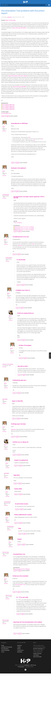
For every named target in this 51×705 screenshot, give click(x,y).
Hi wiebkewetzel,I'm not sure (21, 236)
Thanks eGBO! (18, 489)
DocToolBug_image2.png (8, 106)
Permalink (4, 130)
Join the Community (37, 648)
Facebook (19, 645)
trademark (26, 665)
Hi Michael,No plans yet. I (20, 380)
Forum (2, 652)
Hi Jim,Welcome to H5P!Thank (19, 123)
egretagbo (5, 399)
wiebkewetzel (5, 194)
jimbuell (9, 17)
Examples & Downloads (6, 647)
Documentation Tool (6, 113)
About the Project (37, 656)
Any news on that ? (23, 366)
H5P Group (33, 665)
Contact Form (20, 650)
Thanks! (19, 539)
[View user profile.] (4, 125)
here (30, 137)
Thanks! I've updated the (21, 460)
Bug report (13, 429)
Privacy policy (21, 666)
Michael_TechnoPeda (7, 364)
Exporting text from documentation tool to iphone (27, 622)
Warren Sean (5, 552)
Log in (3, 116)
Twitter (19, 647)
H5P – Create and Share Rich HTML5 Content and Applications (25, 2)
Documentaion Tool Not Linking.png (22, 569)
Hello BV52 (17, 475)
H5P (26, 661)
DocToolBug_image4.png (8, 109)
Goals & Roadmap (5, 650)
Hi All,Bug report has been (18, 424)
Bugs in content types (10, 20)
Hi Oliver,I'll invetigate (25, 345)
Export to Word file (17, 401)
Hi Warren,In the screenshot (20, 576)
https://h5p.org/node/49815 (19, 86)
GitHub (19, 648)
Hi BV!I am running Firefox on (25, 313)
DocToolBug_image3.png (8, 107)
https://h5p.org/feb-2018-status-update (17, 75)
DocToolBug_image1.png (8, 104)
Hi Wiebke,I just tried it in (23, 290)
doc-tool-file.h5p (18, 222)
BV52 (3, 126)
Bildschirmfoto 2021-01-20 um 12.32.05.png (24, 228)
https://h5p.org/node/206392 (19, 27)
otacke (10, 315)
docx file (20, 245)
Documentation (5, 648)
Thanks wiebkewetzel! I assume (23, 514)
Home (2, 645)
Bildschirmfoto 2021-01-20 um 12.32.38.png (24, 229)
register (7, 116)
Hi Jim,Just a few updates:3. (18, 168)
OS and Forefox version (21, 504)
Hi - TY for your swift (22, 597)
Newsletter (19, 652)
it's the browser (21, 259)
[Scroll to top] (25, 670)
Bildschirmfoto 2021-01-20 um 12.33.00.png (24, 226)
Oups (19, 528)
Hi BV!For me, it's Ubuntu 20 (20, 442)
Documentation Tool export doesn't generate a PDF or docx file (28, 197)
